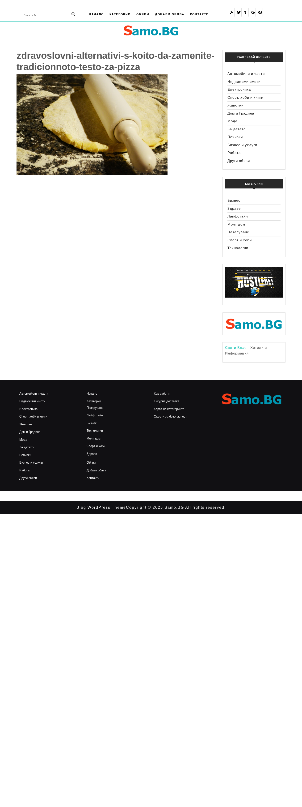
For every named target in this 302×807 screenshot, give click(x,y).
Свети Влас (236, 348)
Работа (234, 153)
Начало (96, 14)
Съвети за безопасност (170, 416)
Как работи (161, 393)
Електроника (239, 89)
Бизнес (233, 200)
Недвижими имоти (243, 82)
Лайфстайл (237, 216)
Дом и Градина (240, 113)
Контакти (199, 14)
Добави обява (170, 14)
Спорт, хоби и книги (245, 97)
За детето (236, 129)
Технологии (237, 248)
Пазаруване (238, 232)
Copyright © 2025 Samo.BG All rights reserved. (176, 507)
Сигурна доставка (166, 401)
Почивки (235, 137)
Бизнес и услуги (242, 145)
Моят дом (236, 224)
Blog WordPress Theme (101, 507)
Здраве (234, 208)
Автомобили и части (246, 74)
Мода (232, 121)
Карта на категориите (169, 409)
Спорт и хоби (239, 240)
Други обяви (238, 161)
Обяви (142, 14)
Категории (120, 14)
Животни (235, 105)
